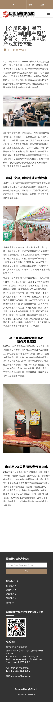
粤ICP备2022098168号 (26, 694)
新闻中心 (10, 590)
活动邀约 (10, 594)
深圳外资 (10, 602)
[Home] (21, 14)
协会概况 (10, 586)
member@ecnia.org (21, 676)
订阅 (26, 571)
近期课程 (10, 598)
